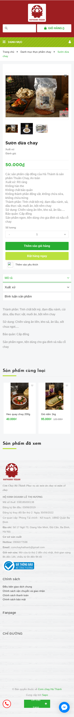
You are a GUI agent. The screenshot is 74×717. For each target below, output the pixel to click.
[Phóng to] (63, 115)
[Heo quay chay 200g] (20, 396)
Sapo (45, 694)
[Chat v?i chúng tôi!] (64, 707)
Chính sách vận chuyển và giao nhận (24, 590)
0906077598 (20, 542)
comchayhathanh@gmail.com (28, 547)
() (56, 28)
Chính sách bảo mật (14, 599)
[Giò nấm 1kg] (54, 396)
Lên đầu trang (35, 704)
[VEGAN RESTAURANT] (12, 471)
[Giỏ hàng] (45, 28)
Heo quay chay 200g (18, 414)
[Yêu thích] (65, 76)
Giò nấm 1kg (48, 414)
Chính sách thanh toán (16, 595)
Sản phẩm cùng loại (24, 371)
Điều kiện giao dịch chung (17, 586)
